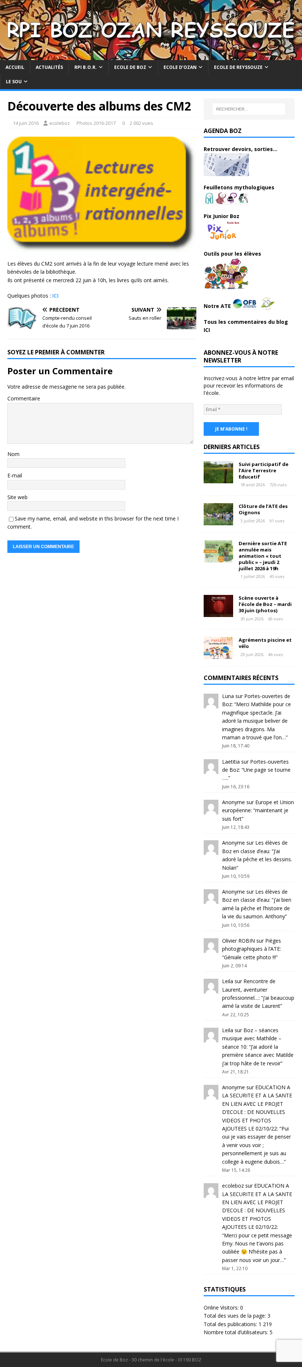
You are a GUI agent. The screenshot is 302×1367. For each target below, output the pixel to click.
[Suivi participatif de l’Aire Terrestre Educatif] (218, 478)
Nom (13, 454)
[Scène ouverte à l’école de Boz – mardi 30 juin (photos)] (218, 612)
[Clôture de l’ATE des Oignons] (218, 521)
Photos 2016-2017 (96, 123)
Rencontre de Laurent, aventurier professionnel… (248, 989)
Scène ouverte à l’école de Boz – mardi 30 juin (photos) (265, 604)
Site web (17, 497)
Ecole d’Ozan (180, 67)
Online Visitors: (222, 1307)
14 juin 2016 (26, 123)
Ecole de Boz (130, 67)
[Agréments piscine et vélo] (218, 654)
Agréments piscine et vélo (265, 643)
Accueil (15, 67)
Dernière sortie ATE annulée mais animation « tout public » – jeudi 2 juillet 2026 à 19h (263, 556)
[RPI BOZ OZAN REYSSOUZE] (151, 55)
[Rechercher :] (249, 109)
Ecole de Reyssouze (238, 67)
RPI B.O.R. (85, 67)
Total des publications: (231, 1324)
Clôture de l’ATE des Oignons (263, 509)
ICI (55, 295)
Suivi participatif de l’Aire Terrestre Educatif (263, 470)
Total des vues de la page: (235, 1315)
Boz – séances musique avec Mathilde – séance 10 (251, 1038)
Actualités (49, 67)
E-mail (14, 475)
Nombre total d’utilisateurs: (237, 1332)
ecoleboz (59, 123)
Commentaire (23, 398)
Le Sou (14, 81)
